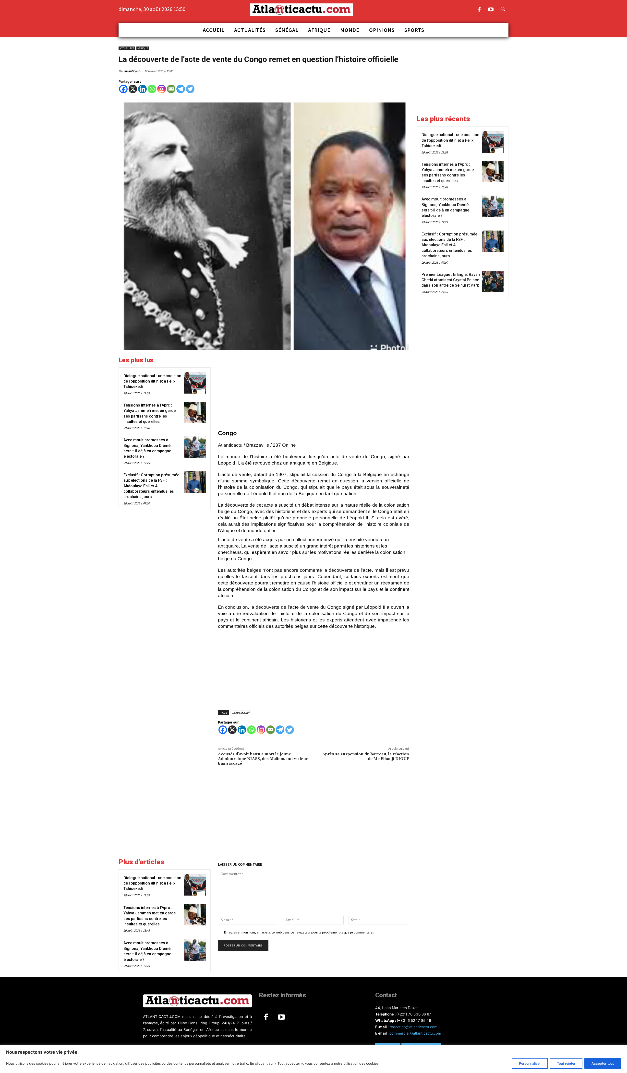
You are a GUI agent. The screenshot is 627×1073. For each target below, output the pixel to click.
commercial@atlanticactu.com (415, 1033)
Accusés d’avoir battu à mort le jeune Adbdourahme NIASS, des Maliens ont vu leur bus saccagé (263, 759)
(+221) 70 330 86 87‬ (413, 1014)
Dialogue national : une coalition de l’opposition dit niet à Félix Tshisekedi (152, 381)
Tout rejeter (566, 1063)
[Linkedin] (142, 89)
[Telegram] (180, 89)
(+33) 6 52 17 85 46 (414, 1020)
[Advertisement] (313, 390)
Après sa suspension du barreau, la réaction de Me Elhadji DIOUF (365, 756)
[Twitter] (190, 89)
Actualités (127, 48)
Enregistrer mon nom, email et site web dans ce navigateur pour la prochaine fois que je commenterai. (299, 932)
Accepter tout (602, 1063)
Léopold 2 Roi (240, 712)
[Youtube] (490, 9)
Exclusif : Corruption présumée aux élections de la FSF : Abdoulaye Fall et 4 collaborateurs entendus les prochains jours (151, 486)
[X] (133, 89)
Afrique (142, 48)
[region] (313, 1059)
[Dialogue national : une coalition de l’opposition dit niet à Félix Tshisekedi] (194, 383)
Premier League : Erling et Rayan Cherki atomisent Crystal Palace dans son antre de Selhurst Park (451, 280)
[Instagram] (161, 89)
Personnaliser (530, 1063)
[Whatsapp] (152, 89)
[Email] (171, 89)
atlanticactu (132, 71)
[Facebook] (479, 9)
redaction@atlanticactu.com (413, 1027)
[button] (502, 8)
